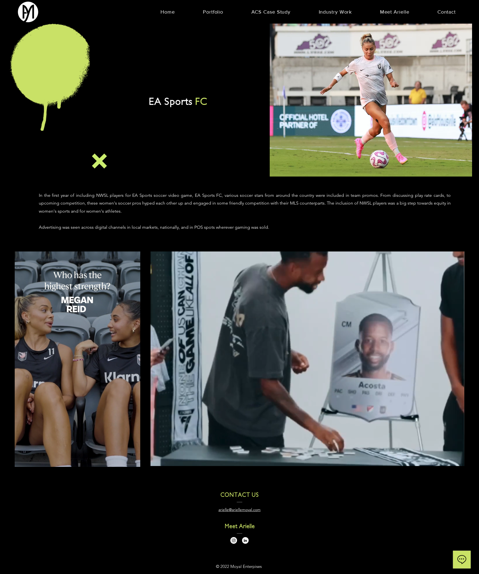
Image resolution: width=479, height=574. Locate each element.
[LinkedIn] (245, 540)
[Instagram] (233, 540)
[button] (106, 167)
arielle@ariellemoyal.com (239, 509)
